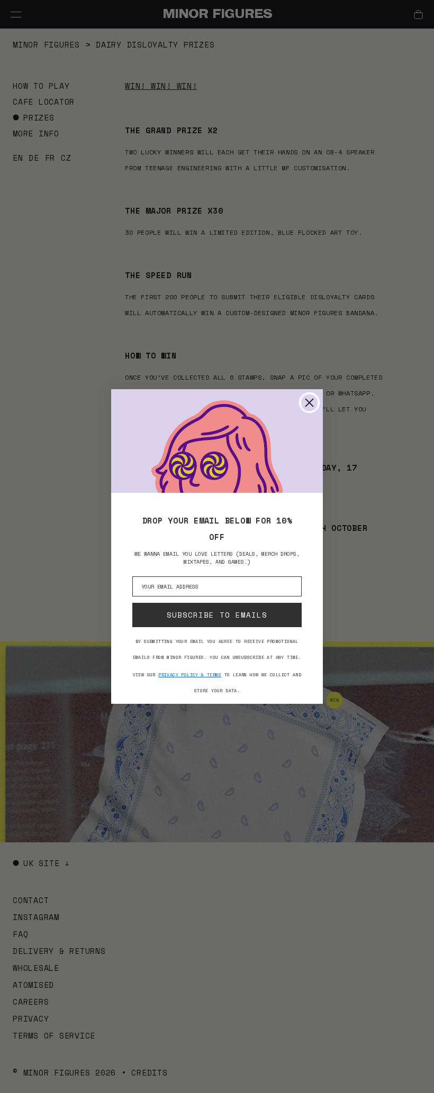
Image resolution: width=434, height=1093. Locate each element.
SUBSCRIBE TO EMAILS (217, 614)
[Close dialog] (309, 402)
